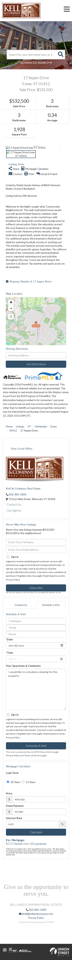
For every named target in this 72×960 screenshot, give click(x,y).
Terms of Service (32, 755)
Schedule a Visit (51, 604)
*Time (9, 652)
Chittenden (41, 426)
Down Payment (15, 805)
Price (9, 793)
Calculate (36, 832)
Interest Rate (14, 818)
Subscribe (36, 588)
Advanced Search (35, 62)
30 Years (15, 782)
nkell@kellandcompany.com (37, 913)
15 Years (30, 782)
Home (9, 426)
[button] (60, 54)
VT (29, 426)
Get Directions (36, 364)
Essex (53, 426)
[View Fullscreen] (11, 316)
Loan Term (12, 772)
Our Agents (14, 510)
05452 (13, 430)
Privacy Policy (13, 579)
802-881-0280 (17, 494)
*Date (9, 639)
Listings (20, 426)
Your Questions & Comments (23, 665)
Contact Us (14, 504)
